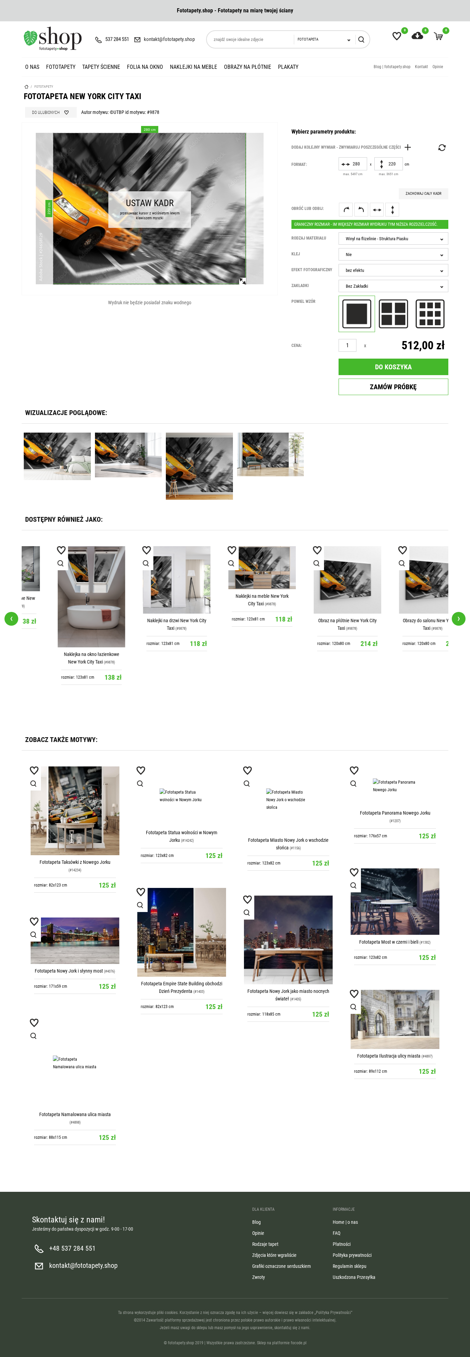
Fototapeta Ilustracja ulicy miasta (388, 1056)
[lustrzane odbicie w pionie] (392, 209)
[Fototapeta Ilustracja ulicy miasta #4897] (395, 1019)
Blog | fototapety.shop (392, 66)
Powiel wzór (303, 301)
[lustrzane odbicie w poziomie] (377, 209)
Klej (295, 254)
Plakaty (288, 67)
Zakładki (300, 285)
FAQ (336, 1233)
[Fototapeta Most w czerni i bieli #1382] (395, 901)
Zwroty (258, 1277)
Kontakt (421, 66)
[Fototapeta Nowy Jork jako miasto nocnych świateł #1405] (288, 939)
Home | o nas (345, 1222)
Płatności (342, 1244)
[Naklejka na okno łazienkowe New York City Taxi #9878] (64, 596)
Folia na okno (145, 67)
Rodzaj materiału (308, 238)
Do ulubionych (46, 112)
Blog (256, 1222)
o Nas (32, 67)
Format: (299, 164)
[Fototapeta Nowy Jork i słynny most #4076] (75, 941)
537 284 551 (117, 39)
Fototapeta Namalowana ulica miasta (75, 1114)
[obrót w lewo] (361, 209)
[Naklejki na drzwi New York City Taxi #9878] (149, 580)
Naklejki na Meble (193, 67)
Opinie (437, 66)
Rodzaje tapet (265, 1244)
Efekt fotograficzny (311, 269)
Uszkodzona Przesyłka (354, 1277)
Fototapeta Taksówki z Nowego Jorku (75, 862)
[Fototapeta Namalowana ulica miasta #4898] (75, 1063)
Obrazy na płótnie (247, 67)
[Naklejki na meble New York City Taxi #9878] (235, 567)
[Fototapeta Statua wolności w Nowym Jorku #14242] (181, 796)
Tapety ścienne (101, 67)
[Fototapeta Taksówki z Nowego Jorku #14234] (75, 810)
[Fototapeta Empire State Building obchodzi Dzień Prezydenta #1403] (181, 932)
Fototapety (60, 67)
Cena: (296, 345)
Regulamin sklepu (349, 1266)
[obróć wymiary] (441, 148)
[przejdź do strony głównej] (53, 38)
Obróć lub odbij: (307, 208)
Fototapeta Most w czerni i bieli (388, 942)
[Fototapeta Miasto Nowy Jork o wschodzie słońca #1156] (288, 799)
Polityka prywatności (352, 1255)
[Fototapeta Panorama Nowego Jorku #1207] (395, 786)
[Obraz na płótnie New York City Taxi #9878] (320, 580)
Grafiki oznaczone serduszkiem (281, 1266)
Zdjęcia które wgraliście (274, 1255)
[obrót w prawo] (346, 209)
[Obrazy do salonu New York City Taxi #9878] (405, 580)
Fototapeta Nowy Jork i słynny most (69, 971)
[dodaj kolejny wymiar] (353, 147)
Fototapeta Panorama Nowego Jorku (395, 813)
